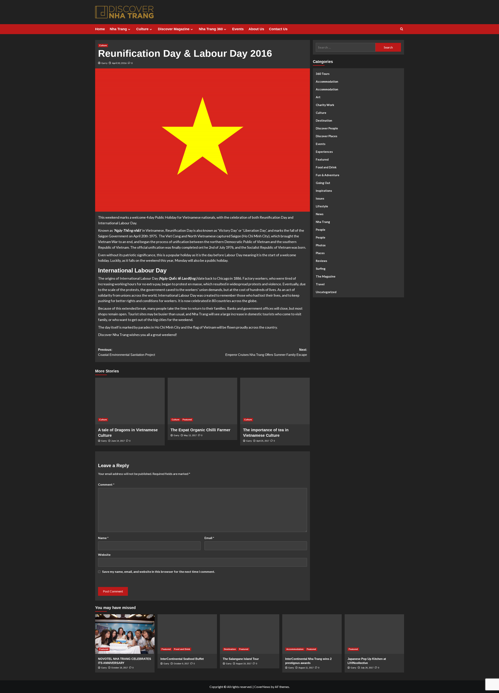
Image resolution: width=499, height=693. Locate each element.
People (320, 229)
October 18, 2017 (119, 667)
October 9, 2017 (181, 663)
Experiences (324, 151)
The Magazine (325, 276)
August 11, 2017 (306, 667)
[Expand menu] (129, 29)
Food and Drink (326, 167)
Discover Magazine (173, 29)
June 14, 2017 (118, 441)
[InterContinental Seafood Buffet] (187, 634)
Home (100, 29)
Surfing (321, 268)
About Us (256, 29)
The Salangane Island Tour (241, 658)
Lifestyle (322, 206)
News (319, 214)
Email (209, 538)
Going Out (323, 183)
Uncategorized (326, 292)
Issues (320, 198)
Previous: (126, 352)
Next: (266, 352)
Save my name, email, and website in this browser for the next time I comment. (158, 571)
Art (318, 97)
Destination (324, 120)
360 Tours (322, 73)
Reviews (321, 261)
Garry (104, 63)
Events (238, 29)
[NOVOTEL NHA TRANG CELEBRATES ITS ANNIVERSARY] (125, 634)
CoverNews (262, 687)
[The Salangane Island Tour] (249, 634)
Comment (106, 484)
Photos (321, 245)
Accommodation (327, 81)
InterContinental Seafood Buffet (182, 658)
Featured (187, 419)
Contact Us (278, 29)
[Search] (401, 29)
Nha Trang (118, 29)
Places (320, 253)
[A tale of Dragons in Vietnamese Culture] (130, 401)
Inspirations (324, 190)
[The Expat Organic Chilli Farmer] (202, 401)
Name (103, 538)
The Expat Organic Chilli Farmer (200, 430)
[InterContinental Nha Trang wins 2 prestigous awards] (312, 634)
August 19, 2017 (243, 663)
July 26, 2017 (367, 667)
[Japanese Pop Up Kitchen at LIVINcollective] (374, 634)
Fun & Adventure (327, 175)
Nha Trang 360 (211, 29)
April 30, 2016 (119, 63)
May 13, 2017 (190, 435)
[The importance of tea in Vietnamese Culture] (275, 401)
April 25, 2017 (262, 441)
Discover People (327, 128)
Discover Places (326, 136)
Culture (142, 29)
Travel (320, 284)
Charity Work (325, 105)
